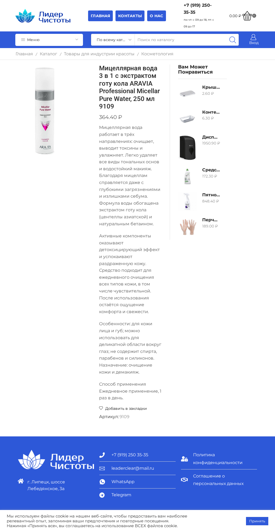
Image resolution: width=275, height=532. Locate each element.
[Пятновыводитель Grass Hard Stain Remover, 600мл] (187, 201)
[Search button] (232, 39)
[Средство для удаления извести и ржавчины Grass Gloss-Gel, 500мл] (187, 176)
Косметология (157, 53)
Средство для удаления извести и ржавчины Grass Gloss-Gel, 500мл (211, 169)
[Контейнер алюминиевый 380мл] (187, 118)
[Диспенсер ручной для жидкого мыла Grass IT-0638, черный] (187, 147)
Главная (100, 15)
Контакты (130, 15)
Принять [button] (257, 521)
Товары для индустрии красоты (99, 53)
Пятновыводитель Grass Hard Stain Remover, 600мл (211, 194)
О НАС (156, 15)
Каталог (48, 53)
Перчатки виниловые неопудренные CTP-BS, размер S (211, 219)
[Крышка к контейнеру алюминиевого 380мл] (187, 93)
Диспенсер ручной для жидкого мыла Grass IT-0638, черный (211, 137)
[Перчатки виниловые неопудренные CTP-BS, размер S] (187, 226)
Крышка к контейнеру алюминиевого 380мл (211, 87)
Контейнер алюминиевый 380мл (211, 112)
